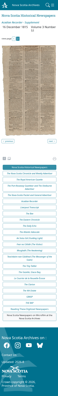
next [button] (51, 141)
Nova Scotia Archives (26, 5)
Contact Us (9, 355)
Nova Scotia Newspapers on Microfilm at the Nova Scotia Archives (29, 317)
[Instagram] (18, 345)
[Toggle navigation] (50, 5)
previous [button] (9, 141)
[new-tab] (4, 158)
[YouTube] (29, 345)
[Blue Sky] (40, 345)
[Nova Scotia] (15, 369)
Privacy (6, 376)
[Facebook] (7, 345)
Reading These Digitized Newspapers (30, 309)
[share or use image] (9, 158)
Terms (22, 376)
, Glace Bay (30, 272)
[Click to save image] (29, 90)
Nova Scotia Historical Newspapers (29, 167)
